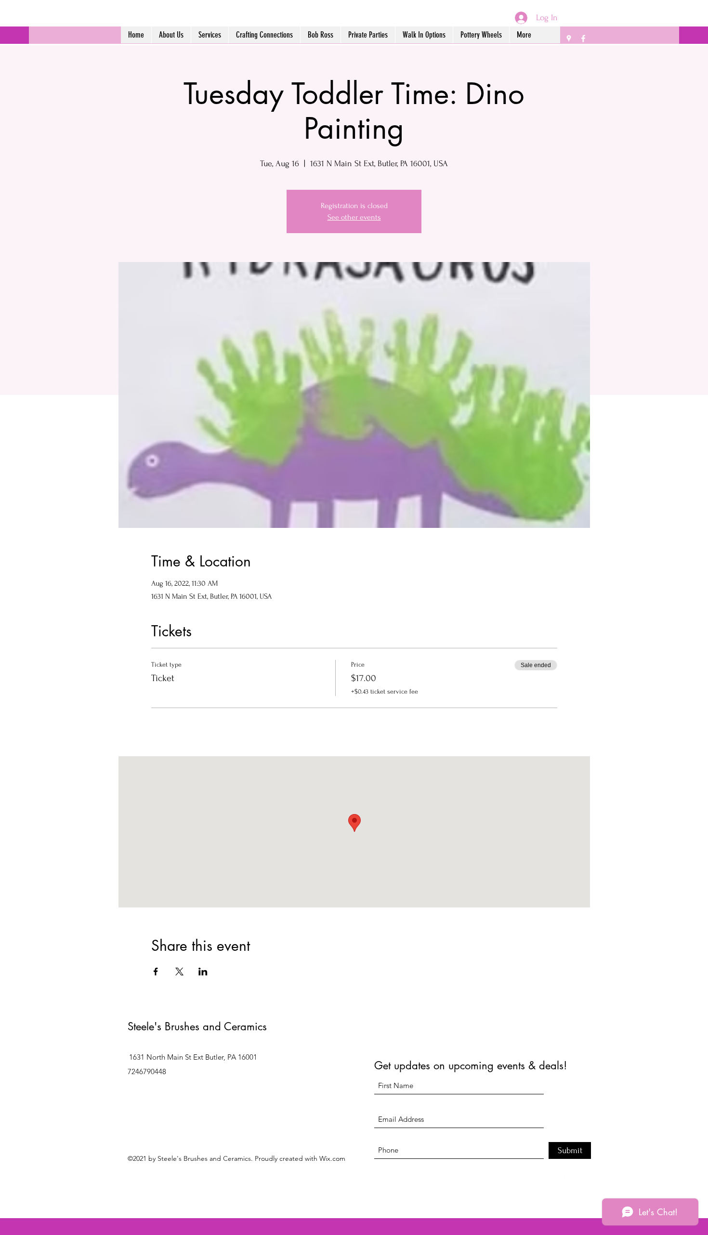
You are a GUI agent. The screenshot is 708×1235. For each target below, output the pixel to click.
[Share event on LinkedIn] (203, 971)
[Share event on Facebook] (155, 971)
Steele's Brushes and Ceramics (197, 1026)
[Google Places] (569, 38)
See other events (354, 217)
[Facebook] (583, 38)
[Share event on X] (179, 971)
